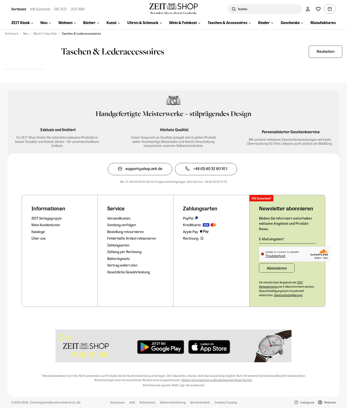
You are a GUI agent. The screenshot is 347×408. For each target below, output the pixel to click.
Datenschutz (147, 402)
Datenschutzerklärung (288, 295)
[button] (325, 52)
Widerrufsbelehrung (173, 402)
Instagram (307, 402)
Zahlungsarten (118, 245)
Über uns (38, 238)
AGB (132, 402)
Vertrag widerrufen (122, 265)
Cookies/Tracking (226, 402)
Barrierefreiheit (200, 402)
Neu (26, 33)
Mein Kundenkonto (45, 224)
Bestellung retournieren (125, 231)
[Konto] (308, 9)
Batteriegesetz (118, 258)
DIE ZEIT (60, 9)
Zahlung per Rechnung (124, 251)
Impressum (117, 402)
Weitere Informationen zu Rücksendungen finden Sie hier (216, 380)
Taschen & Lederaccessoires (81, 33)
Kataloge (38, 231)
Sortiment (18, 9)
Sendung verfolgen (121, 224)
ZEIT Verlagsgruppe (46, 218)
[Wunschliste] (318, 9)
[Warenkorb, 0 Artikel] (330, 9)
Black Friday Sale (45, 33)
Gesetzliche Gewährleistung (128, 272)
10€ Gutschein (40, 9)
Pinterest (330, 402)
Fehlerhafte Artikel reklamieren (131, 238)
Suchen (242, 9)
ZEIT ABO (78, 9)
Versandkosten (118, 218)
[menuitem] (22, 23)
